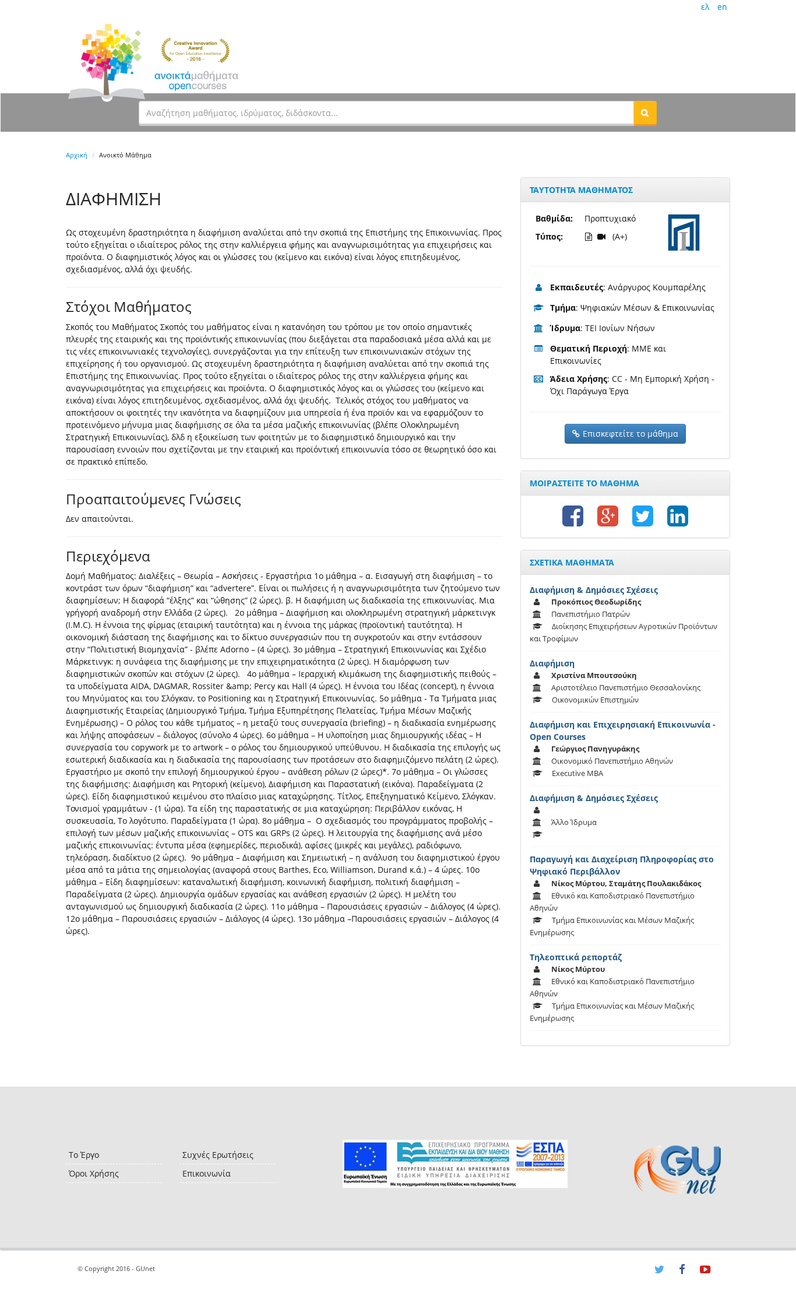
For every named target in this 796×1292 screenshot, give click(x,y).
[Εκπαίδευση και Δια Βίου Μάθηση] (454, 1164)
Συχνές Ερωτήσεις (217, 1154)
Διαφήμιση (552, 663)
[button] (645, 112)
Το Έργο (84, 1154)
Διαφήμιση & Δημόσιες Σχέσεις (594, 589)
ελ (705, 6)
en (722, 6)
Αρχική (76, 154)
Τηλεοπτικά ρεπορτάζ (576, 957)
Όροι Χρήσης (94, 1173)
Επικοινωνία (206, 1173)
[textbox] (386, 112)
